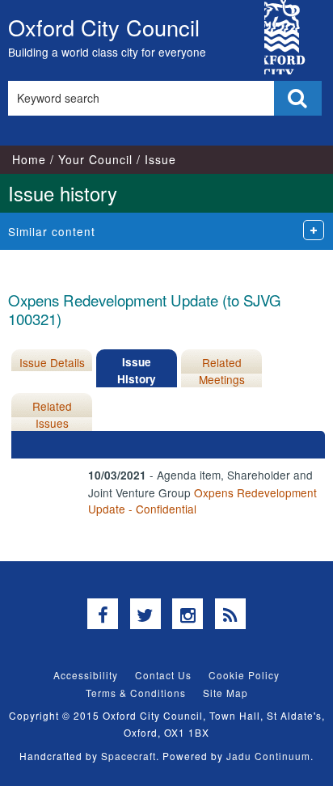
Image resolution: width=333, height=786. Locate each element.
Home (29, 159)
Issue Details (52, 362)
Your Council (95, 159)
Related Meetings (222, 370)
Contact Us (163, 675)
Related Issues (52, 414)
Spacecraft (128, 756)
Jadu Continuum (268, 756)
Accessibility (85, 675)
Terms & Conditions (136, 692)
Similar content (51, 231)
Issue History (136, 370)
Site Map (225, 692)
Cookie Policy (244, 675)
